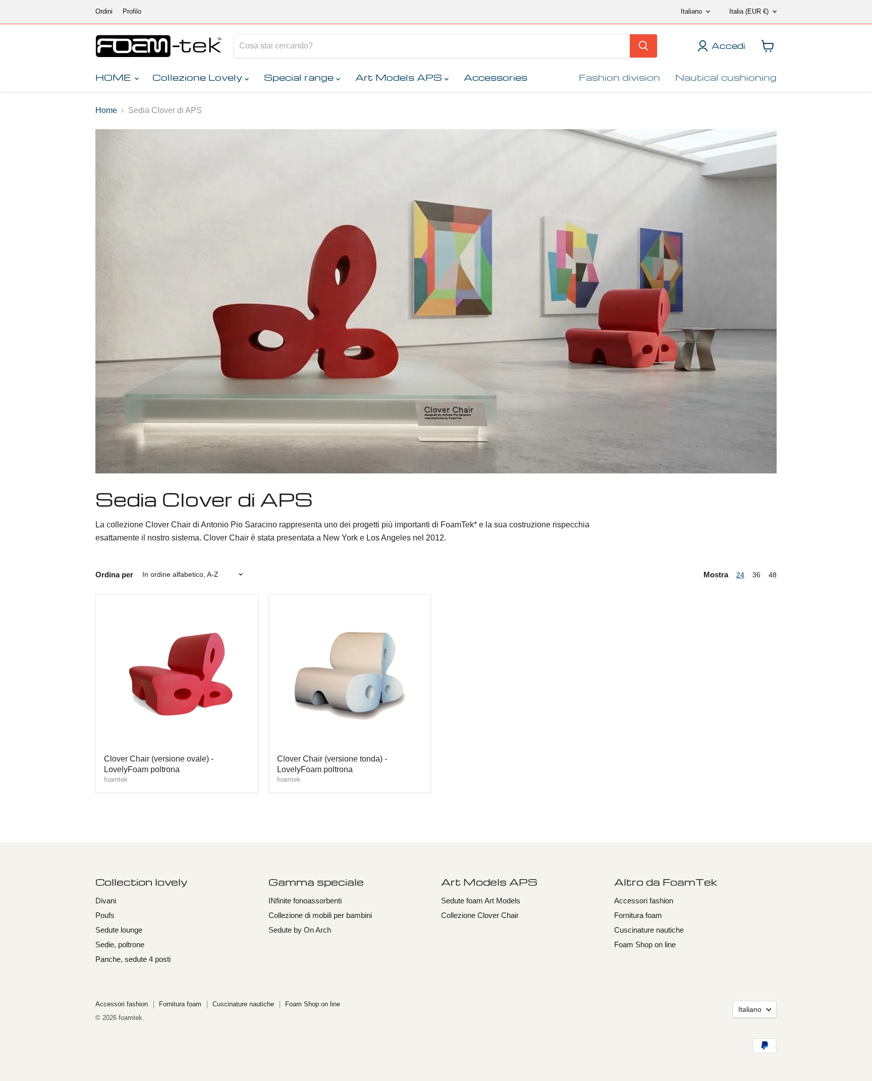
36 (756, 575)
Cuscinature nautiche (649, 930)
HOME (114, 77)
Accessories (495, 77)
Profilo (132, 11)
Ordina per (114, 574)
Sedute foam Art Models (480, 900)
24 (740, 575)
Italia (749, 11)
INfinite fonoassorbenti (305, 900)
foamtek (116, 779)
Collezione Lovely (198, 77)
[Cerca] (643, 46)
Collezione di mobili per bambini (320, 915)
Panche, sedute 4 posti (133, 959)
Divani (105, 900)
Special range (300, 77)
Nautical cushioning (726, 77)
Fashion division (619, 77)
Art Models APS (400, 77)
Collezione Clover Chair (480, 915)
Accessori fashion (643, 900)
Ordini (104, 11)
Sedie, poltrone (119, 944)
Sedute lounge (118, 930)
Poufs (105, 915)
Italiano (691, 11)
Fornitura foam (638, 915)
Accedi (728, 45)
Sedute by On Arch (299, 930)
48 (773, 575)
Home (106, 110)
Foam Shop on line (645, 944)
